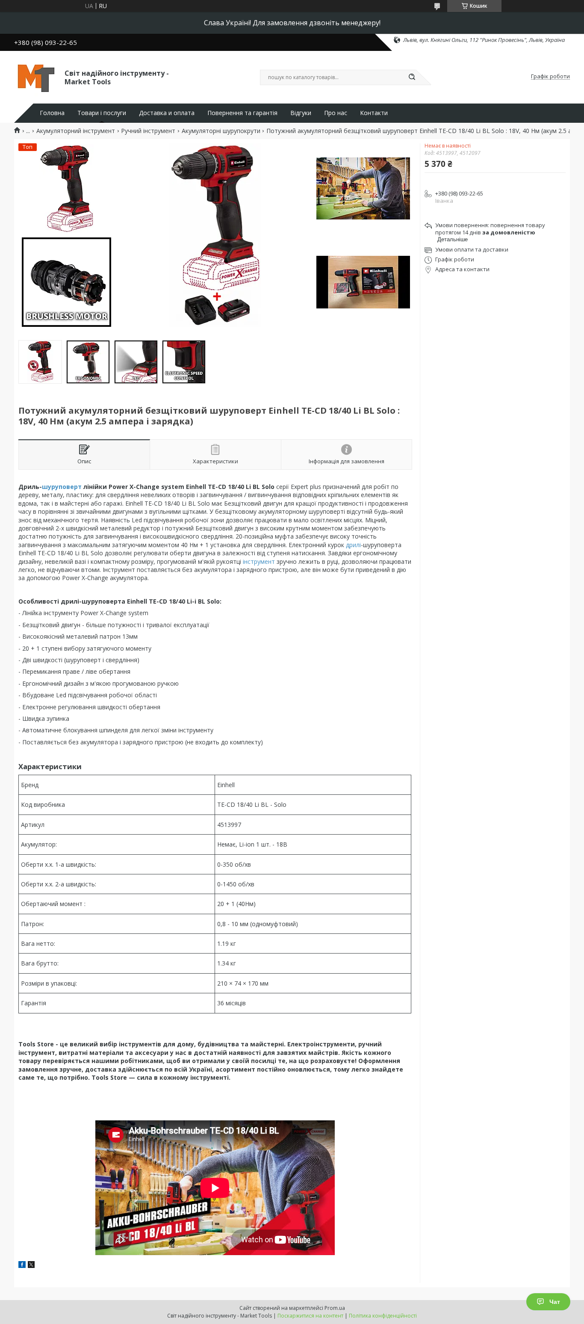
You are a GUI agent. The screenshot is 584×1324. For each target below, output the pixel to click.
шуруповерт (62, 487)
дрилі (353, 545)
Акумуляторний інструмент (75, 131)
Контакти (374, 113)
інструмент (259, 561)
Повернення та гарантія (242, 113)
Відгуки (300, 113)
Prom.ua (334, 1308)
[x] (31, 1266)
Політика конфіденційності (383, 1315)
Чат (554, 1301)
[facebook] (22, 1266)
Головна (52, 113)
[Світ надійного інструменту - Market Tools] (35, 76)
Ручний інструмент (148, 131)
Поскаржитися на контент (310, 1315)
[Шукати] (411, 77)
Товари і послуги (101, 113)
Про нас (335, 113)
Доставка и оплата (167, 113)
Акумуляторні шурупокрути (221, 131)
